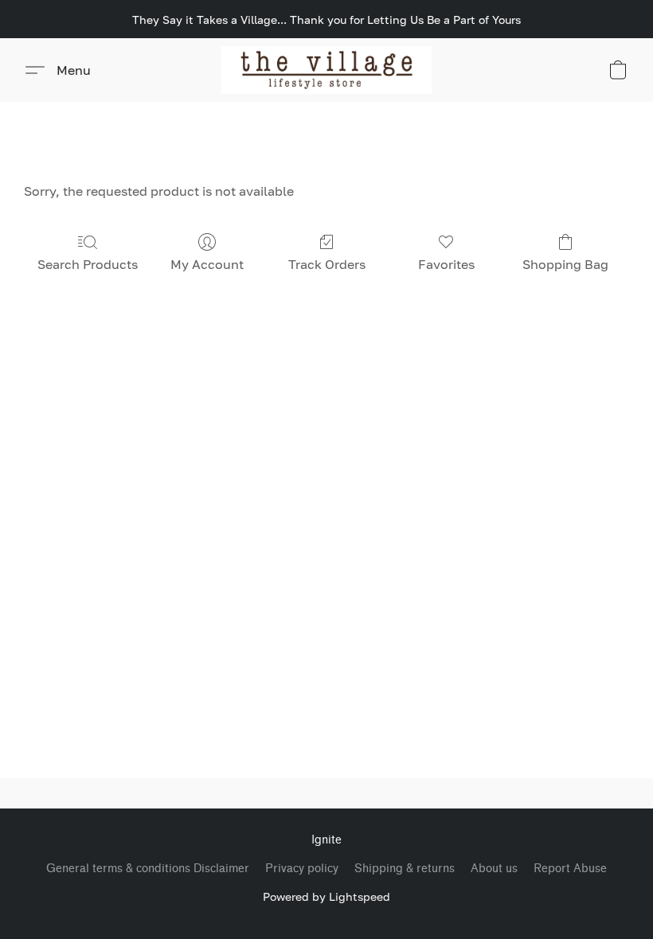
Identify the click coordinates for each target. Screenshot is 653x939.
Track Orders (327, 264)
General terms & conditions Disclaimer (147, 868)
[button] (326, 70)
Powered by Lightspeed (326, 896)
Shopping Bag (565, 264)
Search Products (87, 264)
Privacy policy (301, 868)
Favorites (446, 264)
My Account (207, 264)
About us (494, 868)
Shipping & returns (404, 868)
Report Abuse (570, 868)
